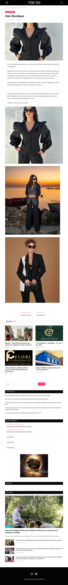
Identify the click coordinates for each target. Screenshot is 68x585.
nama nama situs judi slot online (15, 429)
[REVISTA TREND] (34, 2)
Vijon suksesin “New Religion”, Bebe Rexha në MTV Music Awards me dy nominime (27, 399)
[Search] (61, 3)
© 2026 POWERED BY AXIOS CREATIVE (34, 579)
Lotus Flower (10, 437)
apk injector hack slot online (15, 424)
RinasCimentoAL (26, 315)
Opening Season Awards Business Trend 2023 (19, 426)
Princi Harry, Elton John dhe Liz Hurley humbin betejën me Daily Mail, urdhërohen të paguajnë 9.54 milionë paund (39, 549)
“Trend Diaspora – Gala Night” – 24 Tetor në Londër (48, 344)
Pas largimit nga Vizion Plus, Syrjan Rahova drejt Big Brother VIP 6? (23, 413)
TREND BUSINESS (10, 11)
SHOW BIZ (8, 527)
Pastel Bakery (11, 447)
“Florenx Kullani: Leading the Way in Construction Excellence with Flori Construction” (16, 369)
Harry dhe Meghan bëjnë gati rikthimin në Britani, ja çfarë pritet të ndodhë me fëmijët (27, 395)
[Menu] (7, 3)
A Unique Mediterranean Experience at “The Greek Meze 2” (48, 368)
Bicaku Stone (41, 315)
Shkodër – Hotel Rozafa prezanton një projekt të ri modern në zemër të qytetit (18, 344)
